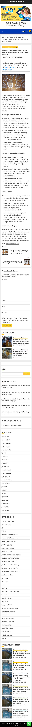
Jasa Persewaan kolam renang (11, 571)
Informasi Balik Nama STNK (10, 535)
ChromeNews (23, 723)
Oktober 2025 (6, 446)
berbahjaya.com (7, 57)
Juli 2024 (4, 487)
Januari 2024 (5, 507)
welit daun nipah (7, 635)
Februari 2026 (6, 440)
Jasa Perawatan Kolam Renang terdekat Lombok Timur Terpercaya (21, 665)
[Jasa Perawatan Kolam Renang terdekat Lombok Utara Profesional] (7, 653)
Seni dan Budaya (6, 625)
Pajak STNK (5, 601)
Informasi (4, 531)
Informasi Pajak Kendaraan (10, 538)
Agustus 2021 (5, 510)
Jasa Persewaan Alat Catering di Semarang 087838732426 (20, 353)
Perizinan (4, 615)
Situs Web (4, 312)
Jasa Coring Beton (7, 551)
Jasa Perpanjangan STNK (9, 561)
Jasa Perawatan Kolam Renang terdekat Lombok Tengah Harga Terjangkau (16, 400)
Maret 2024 (5, 500)
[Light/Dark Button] (23, 31)
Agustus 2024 (5, 483)
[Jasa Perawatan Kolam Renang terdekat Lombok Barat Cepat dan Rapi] (7, 689)
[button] (2, 31)
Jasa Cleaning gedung (8, 548)
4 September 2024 (18, 57)
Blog (3, 528)
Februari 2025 (6, 463)
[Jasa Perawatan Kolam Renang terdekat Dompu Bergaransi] (7, 701)
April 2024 (5, 497)
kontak (4, 585)
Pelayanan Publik (7, 605)
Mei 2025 (4, 453)
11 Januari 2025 (18, 345)
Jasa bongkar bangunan (9, 541)
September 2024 (6, 480)
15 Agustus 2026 (19, 657)
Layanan (4, 588)
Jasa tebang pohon (7, 575)
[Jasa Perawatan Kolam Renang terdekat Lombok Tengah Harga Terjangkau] (7, 677)
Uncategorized (6, 632)
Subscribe (30, 31)
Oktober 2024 (6, 477)
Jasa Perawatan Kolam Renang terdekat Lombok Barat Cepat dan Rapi (21, 689)
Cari (4, 369)
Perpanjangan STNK (8, 618)
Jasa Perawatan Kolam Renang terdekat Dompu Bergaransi (21, 701)
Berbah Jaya (16, 23)
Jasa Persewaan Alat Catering (10, 47)
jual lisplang (5, 578)
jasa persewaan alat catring (10, 568)
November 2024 (6, 473)
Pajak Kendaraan (7, 598)
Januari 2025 (5, 466)
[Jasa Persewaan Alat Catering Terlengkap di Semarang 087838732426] (7, 341)
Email (4, 306)
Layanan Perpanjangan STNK (10, 591)
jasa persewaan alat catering (12, 243)
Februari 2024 (6, 503)
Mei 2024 (4, 493)
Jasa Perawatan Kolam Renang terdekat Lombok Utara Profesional (21, 653)
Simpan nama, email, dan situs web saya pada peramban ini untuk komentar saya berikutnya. (15, 320)
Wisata (4, 638)
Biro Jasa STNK (6, 524)
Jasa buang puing (7, 545)
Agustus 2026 (5, 436)
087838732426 (7, 70)
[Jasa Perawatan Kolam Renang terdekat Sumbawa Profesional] (7, 713)
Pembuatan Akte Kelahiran (10, 608)
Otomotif (4, 595)
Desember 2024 (6, 470)
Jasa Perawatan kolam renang (10, 558)
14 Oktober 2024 (19, 357)
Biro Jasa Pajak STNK (8, 521)
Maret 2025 (5, 460)
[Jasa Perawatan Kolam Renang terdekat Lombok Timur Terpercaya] (7, 665)
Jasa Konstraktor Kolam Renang (11, 555)
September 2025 (6, 450)
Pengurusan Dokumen (8, 612)
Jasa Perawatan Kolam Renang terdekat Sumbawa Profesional (20, 713)
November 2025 (6, 443)
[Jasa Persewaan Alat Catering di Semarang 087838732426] (7, 353)
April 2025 (5, 456)
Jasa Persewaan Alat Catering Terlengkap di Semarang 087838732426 (21, 341)
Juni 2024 (4, 490)
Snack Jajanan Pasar (8, 628)
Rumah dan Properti (8, 621)
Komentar (5, 279)
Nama (4, 300)
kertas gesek (5, 581)
